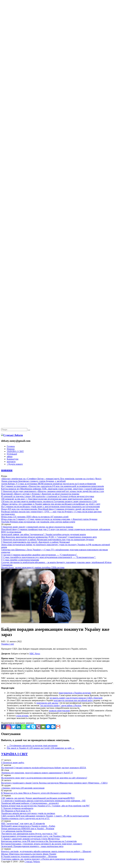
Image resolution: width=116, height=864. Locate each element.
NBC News (34, 653)
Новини (11, 449)
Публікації (12, 454)
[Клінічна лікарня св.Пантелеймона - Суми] (58, 21)
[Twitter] (13, 726)
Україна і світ (7, 644)
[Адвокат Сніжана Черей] (58, 43)
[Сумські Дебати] (12, 435)
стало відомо (22, 715)
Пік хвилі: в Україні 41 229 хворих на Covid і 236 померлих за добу (40, 748)
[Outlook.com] (53, 726)
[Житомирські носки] (58, 65)
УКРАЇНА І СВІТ (15, 451)
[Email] (43, 726)
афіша (9, 456)
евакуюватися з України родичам (75, 693)
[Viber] (38, 726)
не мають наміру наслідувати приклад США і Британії (76, 698)
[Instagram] (8, 726)
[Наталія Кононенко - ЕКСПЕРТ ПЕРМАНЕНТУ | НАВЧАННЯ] (58, 86)
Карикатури (12, 459)
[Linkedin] (18, 726)
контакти (11, 461)
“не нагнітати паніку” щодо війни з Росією (60, 705)
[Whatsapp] (23, 726)
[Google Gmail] (58, 726)
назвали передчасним (59, 710)
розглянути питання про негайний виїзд (73, 700)
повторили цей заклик (47, 703)
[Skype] (33, 726)
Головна (11, 446)
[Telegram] (28, 726)
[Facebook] (3, 726)
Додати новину (15, 464)
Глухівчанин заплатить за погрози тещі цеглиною (32, 745)
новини (6, 470)
